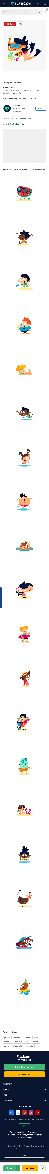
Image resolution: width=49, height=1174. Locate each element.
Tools (6, 1090)
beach (35, 1042)
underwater (18, 1046)
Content (7, 1084)
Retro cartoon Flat (16, 124)
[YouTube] (37, 1112)
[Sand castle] (24, 369)
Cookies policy (14, 1135)
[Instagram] (31, 1112)
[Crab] (24, 810)
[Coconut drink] (24, 898)
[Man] (24, 722)
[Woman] (24, 678)
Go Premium (24, 1074)
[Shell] (24, 590)
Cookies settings (25, 1138)
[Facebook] (11, 1112)
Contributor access (24, 1067)
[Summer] (24, 986)
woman (27, 1037)
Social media (24, 1106)
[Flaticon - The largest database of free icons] (21, 3)
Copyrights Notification (32, 1135)
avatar (17, 1042)
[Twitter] (18, 1112)
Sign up (24, 1126)
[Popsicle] (24, 766)
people (7, 1037)
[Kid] (24, 237)
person (27, 1042)
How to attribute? (29, 98)
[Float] (24, 546)
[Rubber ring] (24, 942)
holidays (17, 1037)
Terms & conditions (18, 1132)
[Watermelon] (24, 193)
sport (36, 1037)
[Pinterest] (24, 1112)
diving (6, 1046)
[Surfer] (24, 634)
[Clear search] (33, 12)
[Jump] (24, 457)
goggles (29, 1046)
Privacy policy (33, 1132)
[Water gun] (24, 281)
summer (7, 1042)
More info (17, 93)
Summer (23, 118)
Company (7, 1101)
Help (5, 1095)
